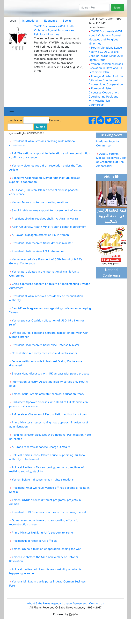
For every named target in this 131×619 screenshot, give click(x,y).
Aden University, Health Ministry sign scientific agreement (49, 226)
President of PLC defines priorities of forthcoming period (49, 512)
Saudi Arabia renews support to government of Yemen (47, 210)
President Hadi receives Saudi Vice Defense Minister (45, 345)
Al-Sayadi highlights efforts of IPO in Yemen (40, 235)
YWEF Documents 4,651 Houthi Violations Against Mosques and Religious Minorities (54, 30)
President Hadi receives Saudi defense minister (42, 243)
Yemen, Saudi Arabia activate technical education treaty (48, 394)
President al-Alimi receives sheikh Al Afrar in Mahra (45, 218)
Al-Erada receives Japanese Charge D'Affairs (41, 447)
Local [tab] (13, 20)
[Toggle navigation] (11, 111)
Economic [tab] (50, 20)
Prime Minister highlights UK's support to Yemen (43, 532)
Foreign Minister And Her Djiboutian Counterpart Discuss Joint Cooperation (106, 80)
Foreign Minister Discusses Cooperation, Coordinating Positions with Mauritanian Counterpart (104, 96)
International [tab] (30, 20)
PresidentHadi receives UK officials (34, 540)
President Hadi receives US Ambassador (38, 251)
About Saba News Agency (44, 603)
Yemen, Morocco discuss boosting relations (40, 202)
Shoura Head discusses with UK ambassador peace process (50, 373)
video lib (111, 177)
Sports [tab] (67, 20)
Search (117, 7)
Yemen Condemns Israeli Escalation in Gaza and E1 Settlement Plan (106, 68)
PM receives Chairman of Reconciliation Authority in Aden (49, 414)
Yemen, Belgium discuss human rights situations (43, 479)
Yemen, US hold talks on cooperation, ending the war (46, 549)
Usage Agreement (75, 603)
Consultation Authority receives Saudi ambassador (44, 353)
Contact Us (96, 603)
